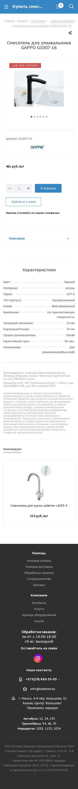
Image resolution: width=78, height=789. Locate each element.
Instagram (38, 658)
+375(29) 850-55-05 (41, 679)
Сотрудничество (39, 579)
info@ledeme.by (42, 689)
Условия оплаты (39, 561)
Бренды (39, 585)
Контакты (39, 603)
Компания (39, 595)
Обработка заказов (39, 573)
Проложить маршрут (42, 708)
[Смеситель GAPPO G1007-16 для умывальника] (39, 89)
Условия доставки (39, 567)
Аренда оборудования (39, 615)
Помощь (39, 553)
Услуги (39, 609)
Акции (39, 621)
